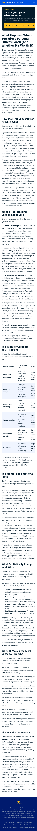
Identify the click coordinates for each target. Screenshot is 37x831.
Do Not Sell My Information (27, 827)
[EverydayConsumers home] (12, 2)
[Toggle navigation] (34, 2)
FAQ (6, 822)
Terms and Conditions (10, 825)
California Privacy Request (9, 827)
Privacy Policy (28, 822)
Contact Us (19, 822)
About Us (11, 822)
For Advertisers (28, 825)
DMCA (20, 825)
